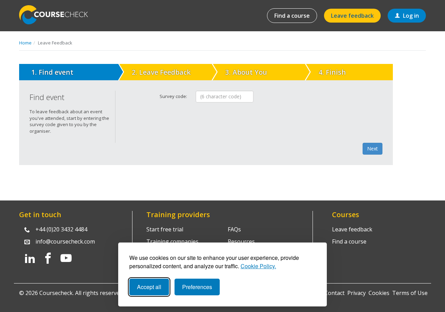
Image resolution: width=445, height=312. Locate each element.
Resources (241, 241)
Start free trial (164, 229)
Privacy (356, 293)
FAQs (234, 229)
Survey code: (173, 96)
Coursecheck (57, 14)
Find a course (292, 15)
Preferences (197, 287)
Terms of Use (410, 293)
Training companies (172, 241)
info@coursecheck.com (65, 241)
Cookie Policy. (258, 266)
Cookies (379, 293)
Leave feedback (352, 15)
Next (372, 148)
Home (25, 43)
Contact (334, 293)
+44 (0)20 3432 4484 (61, 229)
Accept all (149, 287)
